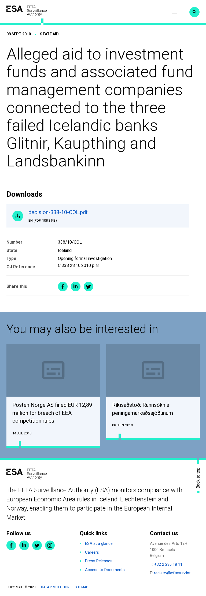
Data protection (55, 587)
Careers (92, 552)
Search (194, 12)
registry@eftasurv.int (172, 573)
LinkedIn (24, 545)
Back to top (198, 478)
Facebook (11, 545)
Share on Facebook (63, 286)
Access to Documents (105, 569)
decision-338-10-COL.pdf (58, 215)
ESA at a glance (99, 543)
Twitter (37, 545)
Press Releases (98, 560)
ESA (26, 10)
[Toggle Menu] (175, 12)
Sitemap (81, 587)
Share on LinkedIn (75, 286)
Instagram (50, 545)
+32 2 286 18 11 (168, 564)
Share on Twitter (88, 286)
